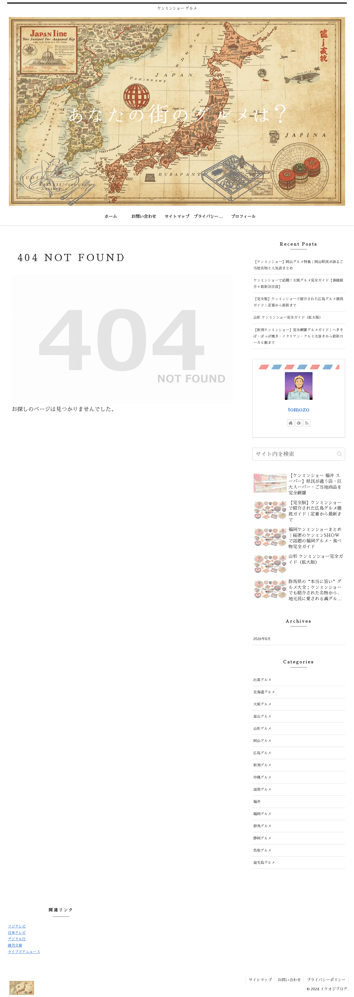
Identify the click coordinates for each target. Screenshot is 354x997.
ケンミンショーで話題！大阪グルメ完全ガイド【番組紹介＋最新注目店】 (298, 283)
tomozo (298, 409)
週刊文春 (15, 945)
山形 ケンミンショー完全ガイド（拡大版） (288, 317)
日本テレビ (17, 932)
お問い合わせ (289, 980)
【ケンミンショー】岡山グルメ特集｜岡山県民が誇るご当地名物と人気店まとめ (298, 265)
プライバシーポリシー (326, 980)
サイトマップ (260, 980)
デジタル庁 (17, 939)
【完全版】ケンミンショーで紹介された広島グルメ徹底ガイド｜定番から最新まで (298, 302)
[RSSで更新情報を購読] (306, 422)
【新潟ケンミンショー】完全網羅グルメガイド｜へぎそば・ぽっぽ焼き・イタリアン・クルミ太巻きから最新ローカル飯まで (298, 336)
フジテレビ (17, 926)
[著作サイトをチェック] (290, 422)
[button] (339, 454)
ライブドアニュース (24, 952)
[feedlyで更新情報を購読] (298, 422)
